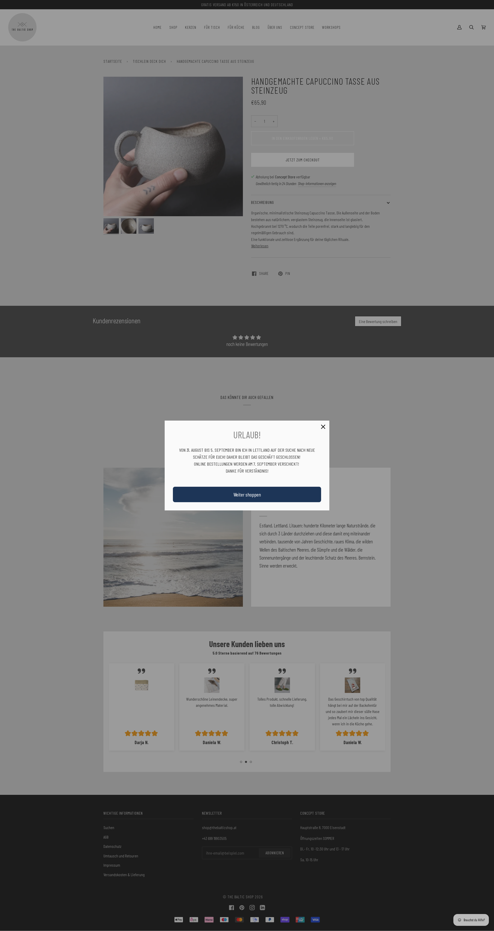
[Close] (323, 427)
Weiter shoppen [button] (247, 494)
